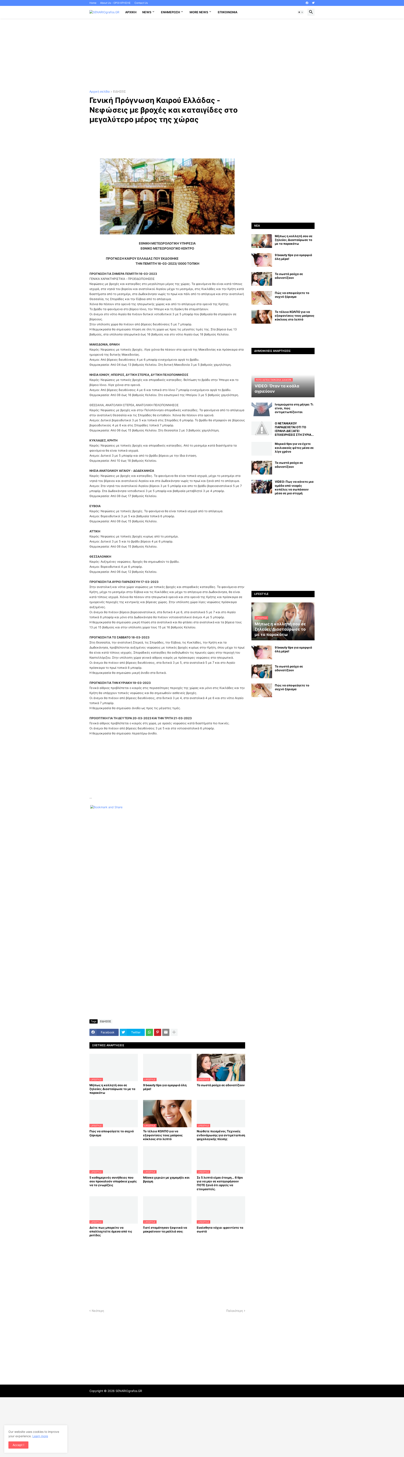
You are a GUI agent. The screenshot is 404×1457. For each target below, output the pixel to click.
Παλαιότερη (234, 1310)
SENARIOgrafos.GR (129, 1391)
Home (92, 2)
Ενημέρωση (170, 12)
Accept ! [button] (18, 1445)
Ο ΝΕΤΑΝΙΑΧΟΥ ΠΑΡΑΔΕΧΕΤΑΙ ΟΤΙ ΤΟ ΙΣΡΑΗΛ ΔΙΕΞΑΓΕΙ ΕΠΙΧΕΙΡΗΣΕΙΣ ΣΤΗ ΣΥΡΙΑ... (294, 429)
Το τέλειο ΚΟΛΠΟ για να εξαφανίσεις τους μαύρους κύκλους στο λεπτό (163, 1135)
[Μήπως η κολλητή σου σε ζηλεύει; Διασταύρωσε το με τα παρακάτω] (261, 241)
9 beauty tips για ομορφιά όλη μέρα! (165, 1087)
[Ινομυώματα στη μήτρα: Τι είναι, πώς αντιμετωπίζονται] (261, 409)
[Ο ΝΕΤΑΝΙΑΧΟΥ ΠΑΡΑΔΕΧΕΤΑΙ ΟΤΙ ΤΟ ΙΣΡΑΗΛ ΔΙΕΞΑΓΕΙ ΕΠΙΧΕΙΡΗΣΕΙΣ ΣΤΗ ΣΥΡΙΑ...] (261, 428)
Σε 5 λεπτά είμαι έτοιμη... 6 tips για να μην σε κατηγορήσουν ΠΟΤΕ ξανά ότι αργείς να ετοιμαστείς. (220, 1183)
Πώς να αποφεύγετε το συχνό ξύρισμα (111, 1133)
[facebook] (307, 3)
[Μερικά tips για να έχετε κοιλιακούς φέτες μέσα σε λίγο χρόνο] (261, 449)
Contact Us (141, 2)
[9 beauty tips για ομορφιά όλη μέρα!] (261, 260)
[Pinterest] (157, 1032)
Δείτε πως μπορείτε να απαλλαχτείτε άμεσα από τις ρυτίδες (110, 1231)
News (146, 12)
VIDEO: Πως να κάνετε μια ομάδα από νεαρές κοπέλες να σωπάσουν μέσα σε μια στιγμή (294, 487)
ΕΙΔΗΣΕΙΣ (119, 91)
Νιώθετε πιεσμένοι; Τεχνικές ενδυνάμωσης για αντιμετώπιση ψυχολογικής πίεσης (221, 1135)
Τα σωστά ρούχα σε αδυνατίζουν (221, 1085)
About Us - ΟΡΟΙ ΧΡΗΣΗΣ (115, 2)
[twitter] (313, 3)
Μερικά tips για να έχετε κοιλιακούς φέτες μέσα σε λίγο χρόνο (294, 447)
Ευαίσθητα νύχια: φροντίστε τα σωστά (220, 1229)
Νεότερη (98, 1310)
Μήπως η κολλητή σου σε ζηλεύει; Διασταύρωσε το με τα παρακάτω (112, 1088)
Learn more (40, 1436)
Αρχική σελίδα (99, 91)
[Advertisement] (202, 54)
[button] (300, 12)
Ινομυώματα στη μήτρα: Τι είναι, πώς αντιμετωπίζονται (294, 408)
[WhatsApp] (149, 1032)
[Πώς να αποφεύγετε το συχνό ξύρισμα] (261, 298)
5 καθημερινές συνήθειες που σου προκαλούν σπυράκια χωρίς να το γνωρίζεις (113, 1181)
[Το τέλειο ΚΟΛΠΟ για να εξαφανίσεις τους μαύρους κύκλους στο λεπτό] (261, 317)
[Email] (165, 1032)
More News (199, 12)
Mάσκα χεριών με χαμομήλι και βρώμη (166, 1179)
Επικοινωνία (227, 12)
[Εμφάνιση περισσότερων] (174, 1032)
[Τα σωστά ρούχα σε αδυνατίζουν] (261, 279)
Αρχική (130, 12)
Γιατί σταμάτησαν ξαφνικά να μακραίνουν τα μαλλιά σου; (165, 1229)
